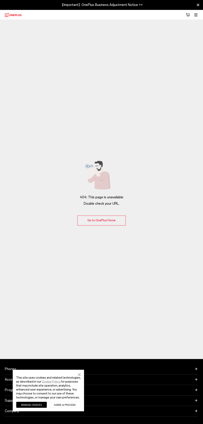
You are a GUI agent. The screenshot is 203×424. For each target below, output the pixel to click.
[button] (79, 374)
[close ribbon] (198, 5)
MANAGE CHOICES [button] (31, 405)
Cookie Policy (50, 381)
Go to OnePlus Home (101, 220)
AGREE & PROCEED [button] (65, 405)
